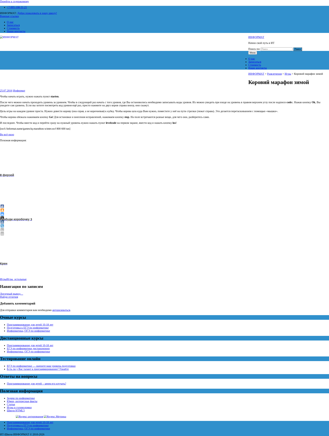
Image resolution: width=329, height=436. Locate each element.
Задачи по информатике (21, 398)
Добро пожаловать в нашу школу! (37, 13)
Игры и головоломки (19, 407)
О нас (10, 22)
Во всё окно (7, 134)
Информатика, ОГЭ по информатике (28, 330)
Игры (288, 73)
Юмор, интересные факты (22, 401)
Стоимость (13, 28)
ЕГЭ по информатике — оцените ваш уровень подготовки (41, 366)
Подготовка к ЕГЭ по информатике (28, 327)
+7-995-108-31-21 (17, 7)
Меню (253, 52)
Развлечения (274, 73)
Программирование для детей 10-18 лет (30, 324)
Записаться (13, 25)
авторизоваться (61, 310)
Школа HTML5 (16, 410)
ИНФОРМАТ (256, 37)
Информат (19, 90)
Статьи (11, 404)
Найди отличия (9, 296)
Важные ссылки (9, 16)
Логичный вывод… (11, 293)
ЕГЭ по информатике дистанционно (28, 348)
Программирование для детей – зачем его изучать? (36, 383)
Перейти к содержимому (14, 1)
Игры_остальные (17, 279)
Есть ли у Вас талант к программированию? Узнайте (38, 369)
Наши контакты (16, 31)
